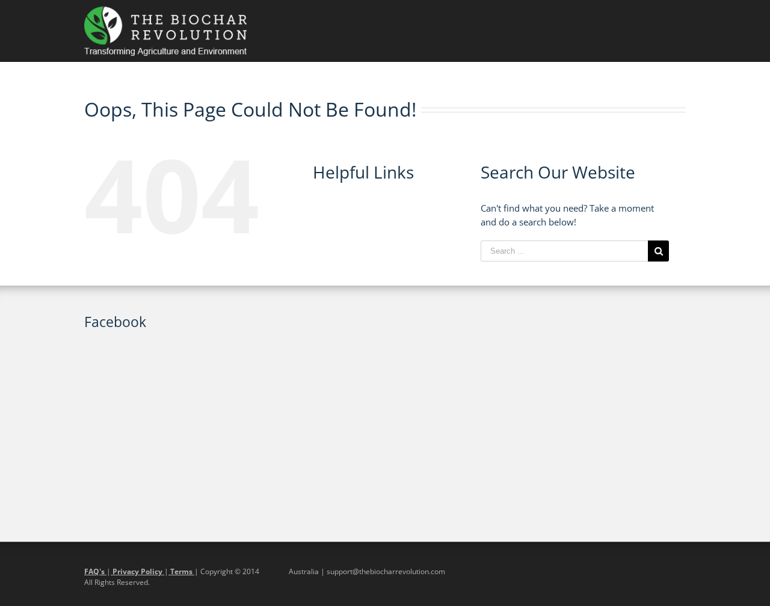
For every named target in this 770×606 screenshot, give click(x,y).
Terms (181, 571)
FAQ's (95, 571)
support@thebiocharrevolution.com (386, 571)
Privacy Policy (137, 571)
